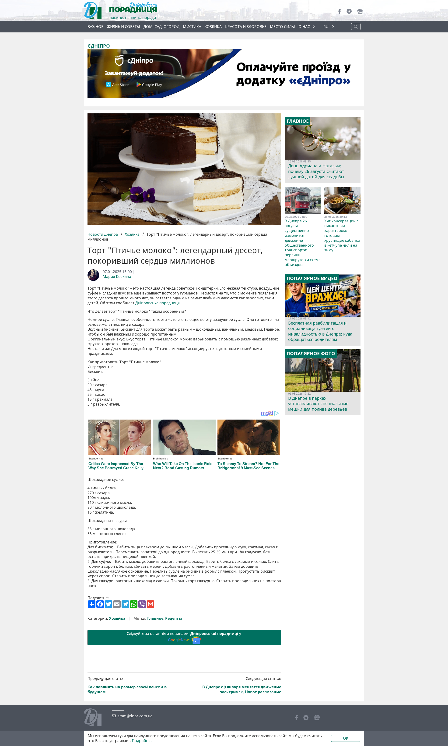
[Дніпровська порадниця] (96, 717)
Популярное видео (312, 278)
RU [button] (326, 26)
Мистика (192, 26)
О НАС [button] (304, 26)
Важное (95, 26)
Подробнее (142, 740)
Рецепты (173, 618)
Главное (155, 618)
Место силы (282, 26)
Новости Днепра (103, 234)
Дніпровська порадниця (157, 303)
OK (345, 738)
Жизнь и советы (123, 26)
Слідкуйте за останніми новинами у (184, 636)
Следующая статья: (241, 685)
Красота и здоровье (245, 26)
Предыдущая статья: (127, 685)
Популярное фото (311, 353)
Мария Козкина (117, 276)
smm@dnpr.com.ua (135, 716)
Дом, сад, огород (161, 26)
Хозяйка (213, 26)
